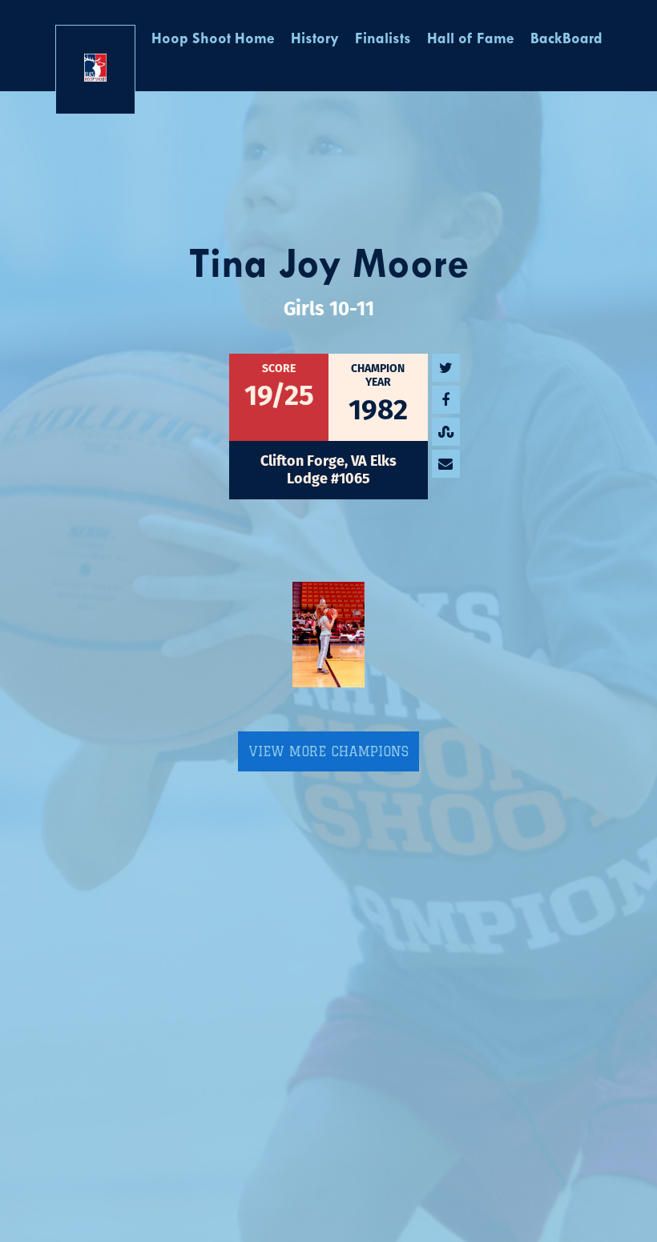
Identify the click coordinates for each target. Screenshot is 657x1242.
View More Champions (328, 751)
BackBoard (566, 39)
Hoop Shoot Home (213, 39)
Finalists (383, 39)
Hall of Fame (470, 39)
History (315, 39)
